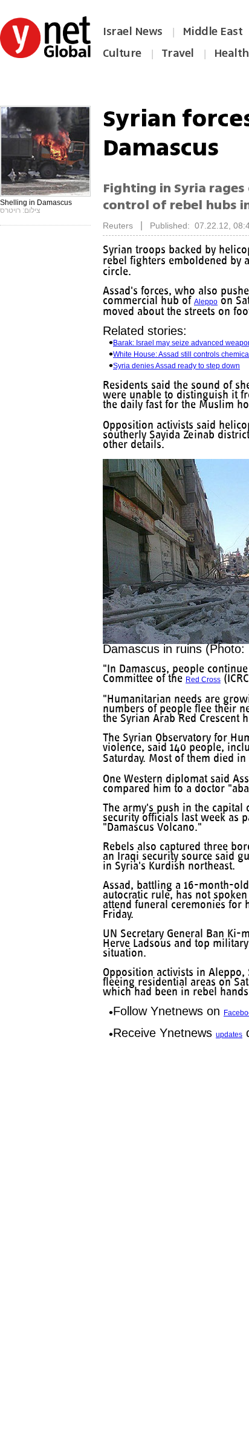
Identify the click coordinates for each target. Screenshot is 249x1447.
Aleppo (206, 302)
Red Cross (203, 679)
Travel (177, 53)
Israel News (133, 31)
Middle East (213, 31)
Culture (122, 53)
